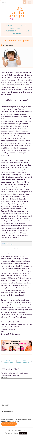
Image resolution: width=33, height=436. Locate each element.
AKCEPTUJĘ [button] (23, 433)
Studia (23, 25)
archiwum (16, 34)
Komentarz (5, 377)
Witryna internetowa (7, 411)
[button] (29, 2)
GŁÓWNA (9, 25)
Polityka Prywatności (11, 433)
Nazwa (3, 399)
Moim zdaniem (15, 28)
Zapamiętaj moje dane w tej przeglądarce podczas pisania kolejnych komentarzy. (16, 420)
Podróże (26, 31)
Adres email (5, 405)
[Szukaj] (24, 2)
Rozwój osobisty (10, 31)
